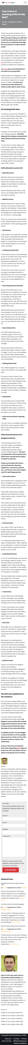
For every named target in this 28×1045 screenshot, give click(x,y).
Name (5, 816)
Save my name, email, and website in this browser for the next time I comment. (13, 863)
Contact (16, 1039)
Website (5, 829)
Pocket (8, 909)
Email (4, 822)
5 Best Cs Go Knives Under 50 (11, 1018)
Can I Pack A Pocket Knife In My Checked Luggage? (12, 904)
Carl (5, 22)
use (2, 62)
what (19, 748)
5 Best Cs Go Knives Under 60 (11, 1013)
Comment (6, 836)
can (5, 69)
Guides (4, 24)
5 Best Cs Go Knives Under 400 (12, 1021)
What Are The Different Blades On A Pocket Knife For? (13, 926)
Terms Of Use (6, 1041)
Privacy (24, 1039)
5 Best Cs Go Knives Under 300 (12, 1024)
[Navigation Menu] (25, 2)
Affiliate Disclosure (20, 1041)
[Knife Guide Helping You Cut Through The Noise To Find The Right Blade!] (8, 2)
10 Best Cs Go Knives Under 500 (12, 1016)
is (11, 152)
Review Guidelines (20, 1043)
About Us (8, 1039)
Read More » (16, 922)
